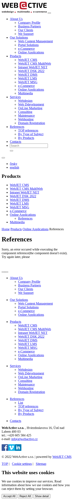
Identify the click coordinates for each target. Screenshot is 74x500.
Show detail (42, 496)
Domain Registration (31, 123)
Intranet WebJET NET (32, 67)
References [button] (17, 126)
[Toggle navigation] (49, 13)
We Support (26, 34)
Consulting (25, 112)
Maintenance (26, 115)
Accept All (9, 496)
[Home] (24, 12)
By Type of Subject (30, 134)
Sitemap (41, 464)
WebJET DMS (27, 74)
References (25, 218)
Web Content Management (35, 41)
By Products (26, 138)
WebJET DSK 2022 (31, 71)
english (14, 167)
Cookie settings (22, 464)
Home (6, 229)
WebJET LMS (27, 78)
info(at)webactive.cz (24, 439)
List (20, 402)
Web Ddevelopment (31, 104)
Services (15, 366)
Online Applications (31, 52)
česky (13, 163)
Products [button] (15, 56)
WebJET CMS (27, 60)
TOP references (28, 130)
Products (16, 229)
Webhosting (26, 119)
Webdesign (25, 100)
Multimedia (25, 93)
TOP (5, 464)
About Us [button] (16, 19)
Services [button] (15, 97)
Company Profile (29, 22)
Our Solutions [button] (19, 37)
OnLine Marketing (30, 108)
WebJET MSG (27, 82)
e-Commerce (26, 48)
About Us (16, 278)
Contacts (15, 141)
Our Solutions (19, 300)
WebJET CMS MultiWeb (34, 63)
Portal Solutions (28, 45)
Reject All (25, 496)
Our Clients (25, 30)
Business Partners (29, 26)
